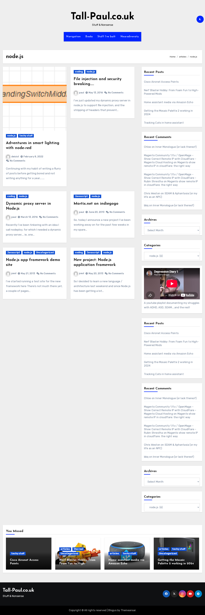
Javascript (81, 196)
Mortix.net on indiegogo (96, 204)
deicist (15, 156)
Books (89, 36)
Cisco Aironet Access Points (161, 81)
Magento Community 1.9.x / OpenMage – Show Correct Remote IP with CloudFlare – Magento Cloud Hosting (170, 159)
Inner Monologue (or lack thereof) (176, 146)
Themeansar (128, 610)
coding (79, 71)
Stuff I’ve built (107, 36)
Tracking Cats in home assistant (164, 122)
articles (65, 549)
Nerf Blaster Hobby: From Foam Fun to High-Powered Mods (77, 563)
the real (78, 549)
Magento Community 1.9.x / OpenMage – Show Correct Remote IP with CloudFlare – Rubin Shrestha (170, 178)
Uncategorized (45, 252)
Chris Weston (152, 193)
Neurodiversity (129, 36)
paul (81, 92)
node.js (11, 135)
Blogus (112, 610)
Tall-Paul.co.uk (102, 17)
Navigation (73, 36)
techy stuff (26, 135)
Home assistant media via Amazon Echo (168, 102)
